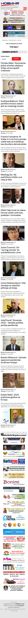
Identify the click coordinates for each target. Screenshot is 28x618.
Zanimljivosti (12, 40)
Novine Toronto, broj (7, 96)
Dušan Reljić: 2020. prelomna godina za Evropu (10, 397)
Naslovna (5, 40)
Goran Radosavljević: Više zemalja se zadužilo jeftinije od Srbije (13, 285)
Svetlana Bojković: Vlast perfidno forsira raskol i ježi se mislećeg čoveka (12, 103)
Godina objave (5, 56)
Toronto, (3, 97)
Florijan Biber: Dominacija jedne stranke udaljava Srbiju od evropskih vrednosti (13, 67)
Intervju (19, 40)
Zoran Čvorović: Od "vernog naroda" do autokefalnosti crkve (11, 250)
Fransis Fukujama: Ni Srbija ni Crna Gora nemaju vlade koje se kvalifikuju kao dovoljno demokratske (13, 140)
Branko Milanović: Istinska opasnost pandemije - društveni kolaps (13, 360)
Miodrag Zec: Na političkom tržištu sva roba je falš (11, 177)
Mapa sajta (14, 602)
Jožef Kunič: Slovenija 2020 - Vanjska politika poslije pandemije (12, 322)
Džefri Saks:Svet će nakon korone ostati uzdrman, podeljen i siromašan (13, 212)
